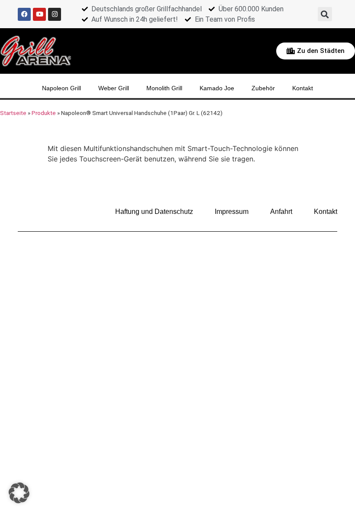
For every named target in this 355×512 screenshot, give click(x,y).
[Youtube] (39, 14)
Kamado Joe (217, 88)
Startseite (13, 112)
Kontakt (302, 88)
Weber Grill (113, 88)
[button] (325, 14)
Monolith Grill (164, 88)
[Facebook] (24, 14)
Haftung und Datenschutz (154, 211)
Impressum (231, 211)
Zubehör (263, 88)
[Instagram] (54, 14)
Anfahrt (281, 211)
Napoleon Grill (61, 88)
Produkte (44, 112)
